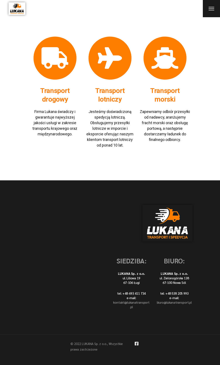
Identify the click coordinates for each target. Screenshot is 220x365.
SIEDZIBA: (131, 260)
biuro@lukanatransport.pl (174, 302)
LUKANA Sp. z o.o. (94, 344)
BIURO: (174, 260)
